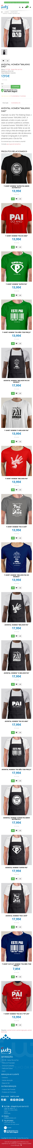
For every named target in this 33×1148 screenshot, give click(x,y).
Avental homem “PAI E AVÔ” (16, 916)
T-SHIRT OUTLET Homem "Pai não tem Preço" (16, 965)
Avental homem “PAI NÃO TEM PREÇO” (16, 769)
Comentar (23, 96)
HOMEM (6, 12)
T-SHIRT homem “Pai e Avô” (16, 527)
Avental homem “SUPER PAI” (16, 867)
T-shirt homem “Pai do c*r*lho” (16, 1014)
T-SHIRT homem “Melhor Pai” (16, 479)
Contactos (5, 1077)
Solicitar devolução (7, 1080)
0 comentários (15, 96)
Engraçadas (14, 12)
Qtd (2, 84)
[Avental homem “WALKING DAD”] (16, 32)
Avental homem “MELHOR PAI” (16, 625)
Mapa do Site (6, 1083)
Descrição (5, 103)
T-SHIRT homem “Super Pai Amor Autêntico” (16, 187)
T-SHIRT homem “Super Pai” (16, 284)
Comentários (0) (15, 103)
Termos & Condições (8, 1066)
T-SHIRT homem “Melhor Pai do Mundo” (16, 576)
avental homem (11, 1030)
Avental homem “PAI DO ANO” (16, 721)
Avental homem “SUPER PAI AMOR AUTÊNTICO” (16, 818)
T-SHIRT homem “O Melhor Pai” (16, 430)
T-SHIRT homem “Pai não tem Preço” (16, 332)
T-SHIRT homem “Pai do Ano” (16, 236)
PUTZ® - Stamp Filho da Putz (14, 69)
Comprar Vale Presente (8, 1089)
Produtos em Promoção (9, 1092)
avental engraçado (21, 1030)
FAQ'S (3, 1071)
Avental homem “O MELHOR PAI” (16, 673)
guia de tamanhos (15, 144)
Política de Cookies (7, 1068)
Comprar (15, 87)
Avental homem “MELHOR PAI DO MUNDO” (16, 381)
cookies (14, 1142)
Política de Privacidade (8, 1063)
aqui (8, 144)
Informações (7, 1057)
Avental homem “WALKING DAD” (11, 13)
